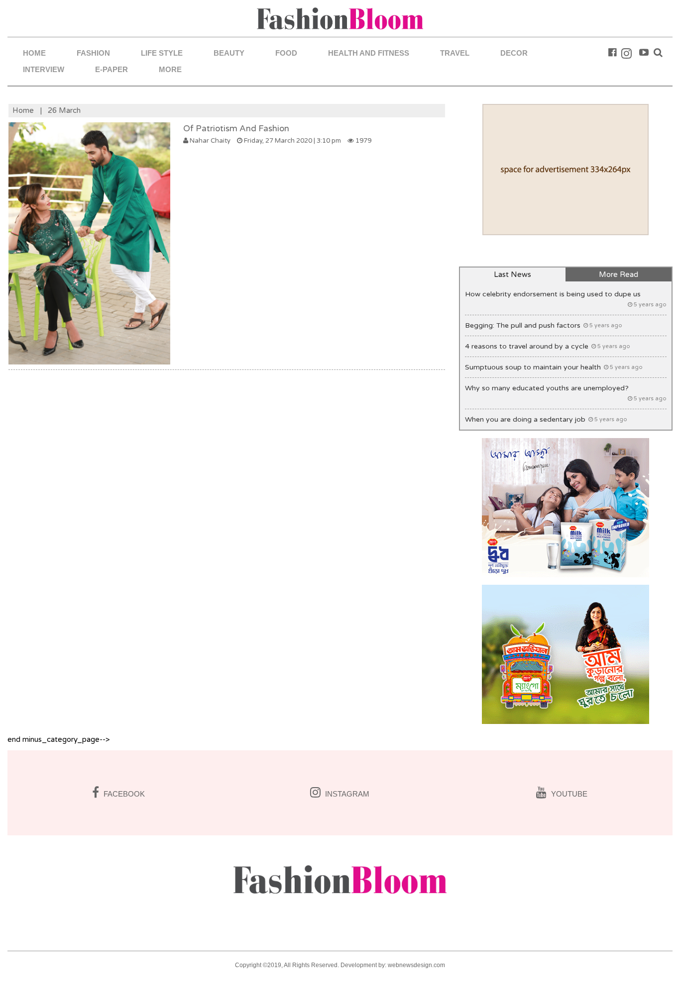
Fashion (93, 53)
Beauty (229, 53)
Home (34, 53)
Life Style (162, 53)
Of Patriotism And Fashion (236, 128)
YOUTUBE (568, 794)
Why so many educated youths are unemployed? (566, 393)
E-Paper (111, 69)
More (170, 69)
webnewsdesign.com (416, 965)
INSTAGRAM (346, 794)
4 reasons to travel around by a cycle (547, 346)
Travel (454, 53)
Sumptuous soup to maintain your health (554, 367)
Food (286, 53)
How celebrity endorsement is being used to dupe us (566, 299)
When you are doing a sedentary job (546, 419)
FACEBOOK (123, 794)
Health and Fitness (368, 53)
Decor (514, 53)
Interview (43, 69)
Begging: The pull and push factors (543, 325)
